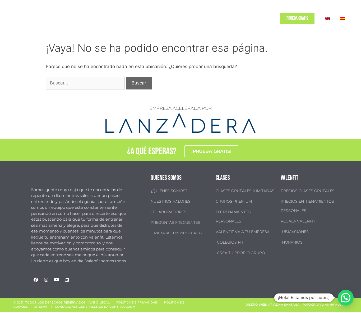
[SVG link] (24, 18)
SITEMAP (41, 307)
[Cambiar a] (327, 18)
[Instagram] (45, 279)
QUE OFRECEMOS (153, 18)
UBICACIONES (206, 18)
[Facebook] (35, 279)
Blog (248, 18)
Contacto (264, 18)
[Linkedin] (66, 279)
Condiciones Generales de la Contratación (95, 307)
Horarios (184, 18)
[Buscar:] (86, 83)
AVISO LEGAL (99, 302)
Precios (227, 18)
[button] (346, 298)
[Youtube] (56, 279)
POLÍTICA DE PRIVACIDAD (137, 302)
